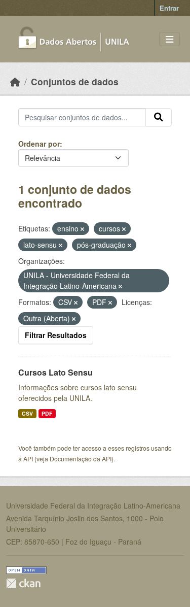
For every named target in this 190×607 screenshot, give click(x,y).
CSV (27, 413)
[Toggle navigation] (169, 39)
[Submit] (158, 117)
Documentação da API (80, 458)
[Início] (15, 81)
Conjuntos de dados (75, 81)
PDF (47, 413)
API (28, 458)
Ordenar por (39, 144)
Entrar (169, 8)
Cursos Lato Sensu (55, 372)
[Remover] (82, 229)
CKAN (23, 583)
